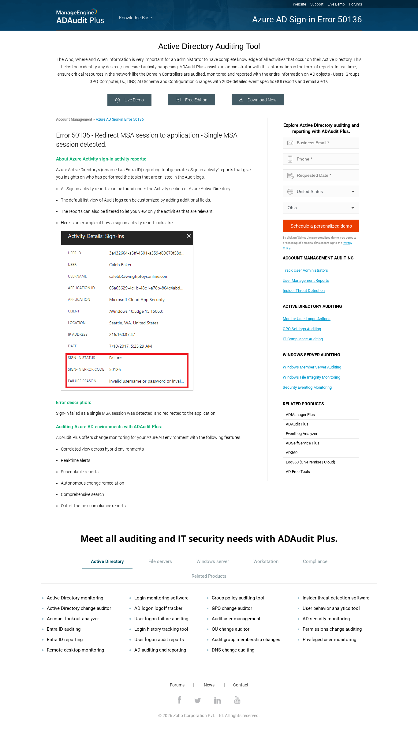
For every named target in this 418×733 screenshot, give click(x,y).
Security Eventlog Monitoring (307, 387)
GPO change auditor (232, 608)
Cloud (329, 462)
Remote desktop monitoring (75, 650)
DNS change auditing (233, 650)
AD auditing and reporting (160, 650)
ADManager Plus (300, 414)
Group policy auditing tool (238, 598)
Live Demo (336, 4)
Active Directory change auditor (79, 608)
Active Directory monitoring (75, 598)
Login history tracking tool (161, 629)
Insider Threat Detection (304, 290)
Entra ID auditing (63, 629)
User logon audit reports (159, 639)
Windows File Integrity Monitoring (311, 377)
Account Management (74, 119)
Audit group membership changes (246, 639)
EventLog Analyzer (301, 433)
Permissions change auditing (332, 629)
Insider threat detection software (336, 598)
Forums (355, 4)
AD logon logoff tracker (158, 608)
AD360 (291, 452)
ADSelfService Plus (302, 443)
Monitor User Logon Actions (306, 318)
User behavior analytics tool (331, 608)
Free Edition (196, 99)
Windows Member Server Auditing (312, 367)
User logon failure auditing (161, 619)
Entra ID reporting (65, 639)
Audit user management (236, 619)
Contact (240, 684)
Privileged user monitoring (329, 639)
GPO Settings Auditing (302, 329)
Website (299, 4)
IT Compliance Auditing (303, 339)
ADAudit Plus (297, 424)
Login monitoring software (161, 598)
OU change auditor (230, 629)
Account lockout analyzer (73, 619)
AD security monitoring (326, 619)
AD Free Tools (298, 471)
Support (316, 4)
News (209, 684)
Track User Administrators (305, 270)
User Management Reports (306, 280)
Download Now (262, 99)
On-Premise (311, 462)
